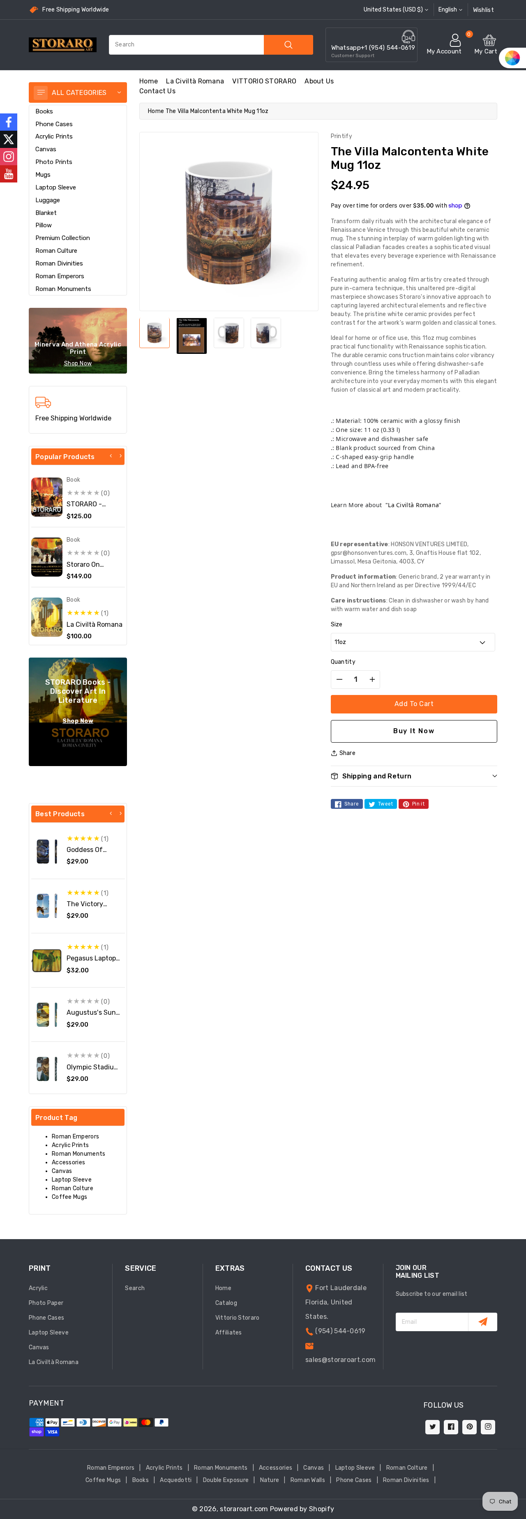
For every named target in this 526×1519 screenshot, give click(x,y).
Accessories (68, 1162)
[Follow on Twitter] (8, 139)
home (148, 81)
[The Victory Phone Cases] (46, 905)
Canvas (45, 149)
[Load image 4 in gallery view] (266, 332)
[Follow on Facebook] (8, 122)
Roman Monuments (63, 289)
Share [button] (347, 753)
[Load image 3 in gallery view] (229, 332)
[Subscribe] (482, 1322)
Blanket (46, 213)
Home (156, 111)
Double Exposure (226, 1480)
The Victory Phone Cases (86, 908)
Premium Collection (62, 238)
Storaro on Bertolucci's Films (94, 568)
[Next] (120, 456)
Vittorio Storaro (237, 1317)
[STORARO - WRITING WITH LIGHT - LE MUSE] (46, 497)
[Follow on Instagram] (8, 156)
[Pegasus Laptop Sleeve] (46, 960)
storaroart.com (244, 1509)
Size (337, 624)
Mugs (43, 174)
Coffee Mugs (69, 1197)
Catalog (226, 1303)
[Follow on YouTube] (8, 173)
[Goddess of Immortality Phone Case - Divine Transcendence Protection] (46, 851)
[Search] (288, 45)
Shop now (78, 363)
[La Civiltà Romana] (46, 617)
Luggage (47, 200)
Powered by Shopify (302, 1509)
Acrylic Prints (54, 136)
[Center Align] (41, 93)
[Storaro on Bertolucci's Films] (46, 557)
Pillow (43, 225)
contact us (157, 91)
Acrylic (38, 1288)
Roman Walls (308, 1480)
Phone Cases (54, 124)
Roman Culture (56, 250)
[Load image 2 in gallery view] (191, 335)
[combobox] (211, 45)
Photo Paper (46, 1303)
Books (44, 111)
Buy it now (413, 731)
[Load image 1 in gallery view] (154, 332)
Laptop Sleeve (55, 187)
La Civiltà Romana (195, 81)
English (447, 9)
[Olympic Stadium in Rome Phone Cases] (46, 1069)
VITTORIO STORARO (264, 81)
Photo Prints (53, 162)
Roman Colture (72, 1188)
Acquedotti (175, 1480)
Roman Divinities (59, 263)
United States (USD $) (393, 9)
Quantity (343, 661)
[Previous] (111, 456)
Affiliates (228, 1332)
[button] (414, 776)
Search (135, 1288)
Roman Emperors (59, 276)
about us (319, 81)
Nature (269, 1480)
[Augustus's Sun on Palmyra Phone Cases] (46, 1014)
